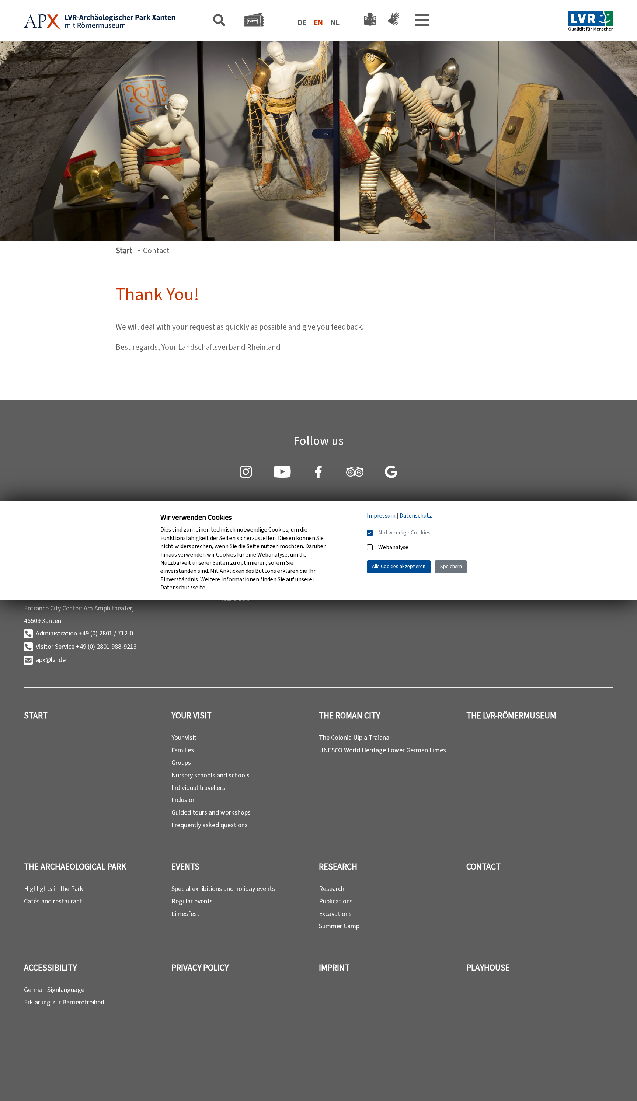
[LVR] (590, 22)
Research (338, 866)
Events (185, 866)
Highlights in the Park (53, 888)
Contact (483, 866)
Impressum (381, 515)
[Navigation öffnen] (422, 22)
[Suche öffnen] (219, 22)
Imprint (334, 967)
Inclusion (183, 799)
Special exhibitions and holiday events (223, 888)
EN (318, 22)
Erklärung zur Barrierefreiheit (64, 1002)
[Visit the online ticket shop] (254, 21)
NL (335, 22)
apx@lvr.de (51, 659)
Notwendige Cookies (404, 532)
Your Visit (191, 715)
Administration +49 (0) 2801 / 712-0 (84, 633)
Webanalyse (393, 547)
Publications (336, 901)
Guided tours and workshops (211, 812)
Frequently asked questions (209, 824)
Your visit (183, 737)
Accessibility (50, 967)
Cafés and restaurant (53, 901)
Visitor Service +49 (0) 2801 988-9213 (86, 646)
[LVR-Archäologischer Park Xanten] (99, 22)
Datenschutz (416, 515)
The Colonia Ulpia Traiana (354, 737)
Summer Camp (339, 925)
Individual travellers (198, 787)
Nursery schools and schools (210, 775)
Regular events (192, 901)
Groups (181, 762)
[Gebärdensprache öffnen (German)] (392, 21)
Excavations (335, 913)
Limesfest (185, 913)
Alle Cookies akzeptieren (398, 566)
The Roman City (349, 715)
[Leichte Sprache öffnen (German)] (370, 21)
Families (182, 750)
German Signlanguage (54, 989)
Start (124, 250)
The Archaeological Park (75, 866)
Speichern (451, 566)
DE (301, 22)
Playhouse (488, 967)
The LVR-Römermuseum (511, 715)
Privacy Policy (200, 967)
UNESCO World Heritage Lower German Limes (382, 750)
